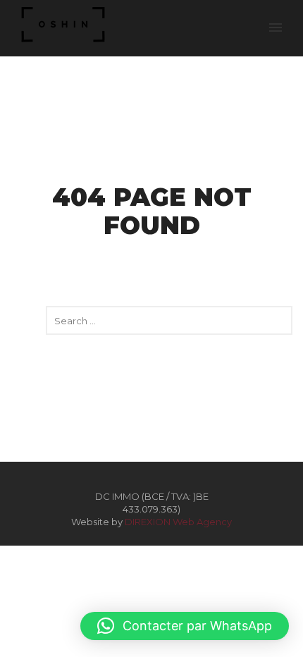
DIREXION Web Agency (178, 521)
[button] (184, 626)
